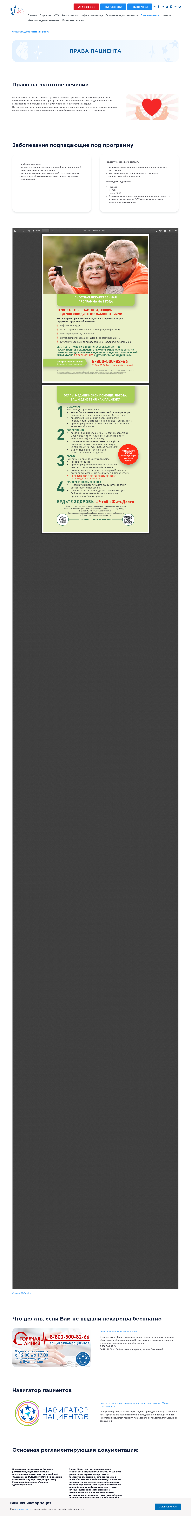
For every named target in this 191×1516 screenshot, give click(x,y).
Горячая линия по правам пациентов (118, 1331)
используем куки (23, 1509)
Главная (32, 15)
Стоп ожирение (86, 6)
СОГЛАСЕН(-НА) (168, 1506)
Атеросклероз (70, 15)
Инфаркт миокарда (92, 15)
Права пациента (150, 15)
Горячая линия (140, 6)
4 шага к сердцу (113, 6)
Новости (166, 15)
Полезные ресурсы (73, 20)
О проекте (45, 15)
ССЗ (56, 15)
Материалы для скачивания (44, 20)
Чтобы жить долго (21, 32)
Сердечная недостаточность (122, 15)
